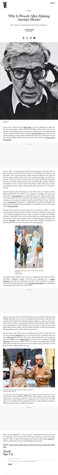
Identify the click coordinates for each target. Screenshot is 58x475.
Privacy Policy (33, 461)
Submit (10, 464)
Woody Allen (28, 127)
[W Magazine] (5, 5)
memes (26, 395)
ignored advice (17, 196)
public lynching (25, 339)
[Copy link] (31, 38)
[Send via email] (34, 38)
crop (20, 395)
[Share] (23, 38)
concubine (12, 220)
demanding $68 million (36, 283)
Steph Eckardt (30, 30)
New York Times (36, 133)
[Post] (27, 38)
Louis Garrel (12, 202)
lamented (18, 335)
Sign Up (8, 452)
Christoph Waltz (13, 206)
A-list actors (10, 337)
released (49, 439)
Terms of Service (27, 461)
